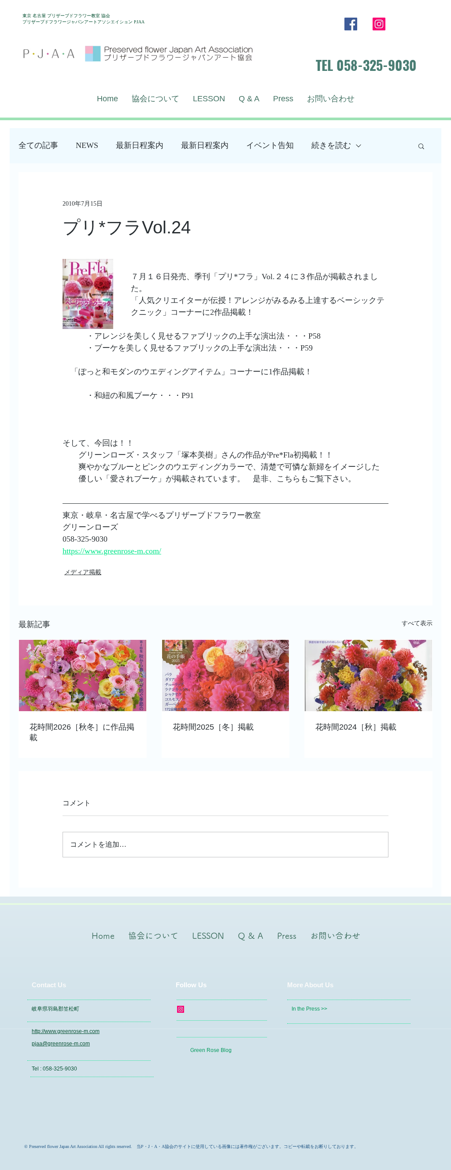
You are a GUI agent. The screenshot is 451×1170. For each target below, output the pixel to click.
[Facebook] (350, 24)
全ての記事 (38, 145)
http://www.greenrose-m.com (66, 1031)
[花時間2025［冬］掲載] (225, 675)
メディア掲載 (82, 572)
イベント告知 (270, 145)
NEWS (87, 145)
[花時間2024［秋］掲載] (368, 675)
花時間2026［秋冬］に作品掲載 (82, 732)
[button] (421, 145)
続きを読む (331, 145)
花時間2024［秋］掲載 (355, 727)
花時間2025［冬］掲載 (213, 727)
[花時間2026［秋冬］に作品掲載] (82, 675)
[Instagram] (379, 24)
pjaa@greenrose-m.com (61, 1044)
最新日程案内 (139, 145)
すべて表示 (417, 623)
